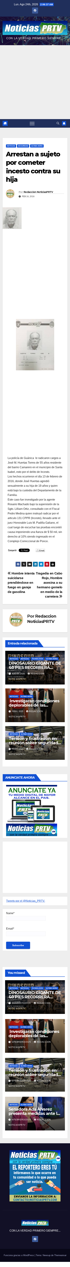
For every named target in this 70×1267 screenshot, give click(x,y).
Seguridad (23, 146)
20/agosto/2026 (21, 1003)
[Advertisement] (35, 82)
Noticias (11, 146)
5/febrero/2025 (22, 1081)
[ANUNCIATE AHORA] (31, 810)
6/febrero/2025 (22, 1042)
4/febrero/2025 (22, 1119)
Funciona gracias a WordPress (19, 1255)
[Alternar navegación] (32, 123)
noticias (14, 659)
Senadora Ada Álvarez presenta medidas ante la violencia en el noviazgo (33, 1113)
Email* (10, 928)
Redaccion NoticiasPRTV (38, 192)
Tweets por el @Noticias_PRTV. (25, 900)
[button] (58, 123)
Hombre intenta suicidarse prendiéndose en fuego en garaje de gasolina (21, 583)
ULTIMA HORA (37, 146)
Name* (10, 913)
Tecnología (37, 659)
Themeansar (60, 1255)
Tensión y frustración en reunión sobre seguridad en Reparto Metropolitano (35, 743)
